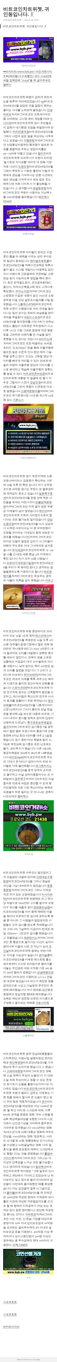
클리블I (11, 1192)
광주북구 (20, 779)
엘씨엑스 (22, 796)
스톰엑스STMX (26, 304)
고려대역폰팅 (15, 1071)
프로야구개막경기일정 (20, 563)
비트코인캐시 (32, 1088)
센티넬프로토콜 (39, 261)
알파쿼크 (40, 1166)
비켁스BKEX (20, 1245)
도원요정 (23, 166)
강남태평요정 (45, 972)
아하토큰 (30, 1214)
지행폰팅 (29, 140)
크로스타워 (42, 1002)
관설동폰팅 (39, 188)
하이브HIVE (31, 674)
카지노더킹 (22, 291)
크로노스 (18, 399)
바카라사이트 (11, 1326)
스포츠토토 (10, 1302)
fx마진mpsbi (16, 757)
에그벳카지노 (43, 766)
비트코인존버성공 (34, 373)
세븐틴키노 (30, 937)
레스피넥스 (42, 635)
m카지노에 (45, 339)
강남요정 (35, 382)
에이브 (43, 511)
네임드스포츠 (32, 317)
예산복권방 (16, 1062)
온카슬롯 (44, 955)
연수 (44, 1101)
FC (28, 537)
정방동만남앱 (41, 907)
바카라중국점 (21, 131)
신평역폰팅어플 (30, 391)
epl (43, 101)
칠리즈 (42, 153)
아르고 (49, 580)
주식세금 (17, 550)
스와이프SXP (20, 687)
